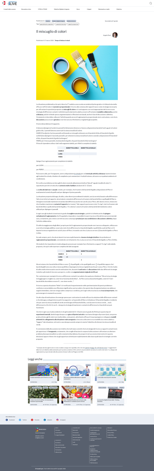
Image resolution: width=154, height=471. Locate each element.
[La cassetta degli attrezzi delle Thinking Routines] (110, 396)
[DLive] (4, 3)
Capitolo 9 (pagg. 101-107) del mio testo (96, 348)
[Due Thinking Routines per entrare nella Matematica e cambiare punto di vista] (77, 396)
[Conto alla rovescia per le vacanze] (110, 373)
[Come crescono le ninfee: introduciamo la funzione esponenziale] (43, 396)
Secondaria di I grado (111, 21)
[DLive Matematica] (12, 4)
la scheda (77, 174)
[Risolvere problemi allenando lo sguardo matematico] (77, 373)
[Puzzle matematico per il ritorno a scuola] (43, 373)
